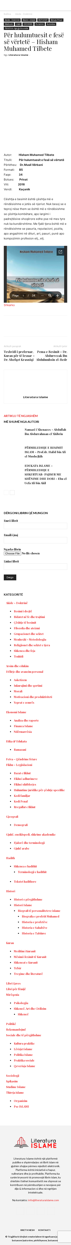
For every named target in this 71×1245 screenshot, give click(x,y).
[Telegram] (63, 328)
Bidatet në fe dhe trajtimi (29, 617)
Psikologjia (21, 1003)
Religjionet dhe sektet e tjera (32, 645)
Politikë (11, 1024)
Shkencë (23, 1014)
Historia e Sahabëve (34, 928)
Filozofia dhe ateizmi (27, 628)
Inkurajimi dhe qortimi (28, 685)
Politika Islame (23, 1055)
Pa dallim (40, 24)
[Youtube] (51, 1211)
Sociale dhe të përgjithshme (23, 1035)
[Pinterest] (37, 328)
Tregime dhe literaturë (28, 974)
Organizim (20, 1101)
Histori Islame (23, 905)
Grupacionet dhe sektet (29, 634)
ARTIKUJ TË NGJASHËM (21, 416)
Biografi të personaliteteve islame (39, 911)
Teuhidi (18, 656)
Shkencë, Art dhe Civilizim (30, 1008)
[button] (65, 5)
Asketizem (20, 680)
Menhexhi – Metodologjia (30, 639)
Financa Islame (23, 726)
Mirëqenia (12, 995)
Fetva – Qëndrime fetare (21, 759)
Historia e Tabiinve (34, 933)
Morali (18, 691)
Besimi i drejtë (29, 20)
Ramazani (20, 749)
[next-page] (12, 492)
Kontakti (44, 1230)
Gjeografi (12, 816)
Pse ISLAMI (21, 1106)
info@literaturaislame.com (43, 1200)
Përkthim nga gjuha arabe (16, 28)
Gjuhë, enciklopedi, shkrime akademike (31, 834)
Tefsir (17, 968)
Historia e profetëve (35, 922)
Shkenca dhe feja (24, 651)
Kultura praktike (24, 1043)
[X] (28, 328)
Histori (10, 891)
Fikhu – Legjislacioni (19, 765)
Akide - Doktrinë (23, 14)
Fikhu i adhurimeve (26, 779)
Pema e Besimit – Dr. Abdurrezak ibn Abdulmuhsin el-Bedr (51, 356)
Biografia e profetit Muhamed (40, 916)
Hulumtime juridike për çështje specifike (39, 790)
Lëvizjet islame (23, 1049)
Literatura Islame (18, 54)
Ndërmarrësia (23, 732)
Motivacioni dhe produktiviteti (33, 697)
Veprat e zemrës (24, 702)
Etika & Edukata (16, 741)
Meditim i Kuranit (25, 951)
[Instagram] (30, 1211)
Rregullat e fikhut (24, 807)
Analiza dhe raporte (26, 720)
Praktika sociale (24, 1060)
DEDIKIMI (28, 24)
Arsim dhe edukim (17, 666)
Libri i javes (13, 983)
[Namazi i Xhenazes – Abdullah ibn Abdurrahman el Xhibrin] (13, 433)
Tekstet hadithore (25, 881)
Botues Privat (56, 20)
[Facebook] (19, 328)
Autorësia (51, 24)
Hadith (10, 858)
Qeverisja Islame (24, 1066)
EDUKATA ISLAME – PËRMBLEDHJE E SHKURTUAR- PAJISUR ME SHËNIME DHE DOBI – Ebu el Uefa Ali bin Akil (46, 474)
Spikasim (12, 1081)
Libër (18, 24)
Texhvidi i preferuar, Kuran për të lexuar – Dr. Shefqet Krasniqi (19, 356)
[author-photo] (36, 391)
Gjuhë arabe (21, 848)
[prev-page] (6, 492)
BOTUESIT (43, 20)
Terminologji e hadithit (32, 872)
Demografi (21, 825)
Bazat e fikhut (22, 773)
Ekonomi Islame (16, 712)
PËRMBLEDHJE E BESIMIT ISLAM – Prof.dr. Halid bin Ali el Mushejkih (45, 452)
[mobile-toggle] (6, 5)
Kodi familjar (22, 796)
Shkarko (9, 305)
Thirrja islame (15, 1092)
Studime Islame (16, 1087)
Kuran (10, 943)
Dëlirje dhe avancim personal (24, 672)
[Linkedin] (54, 328)
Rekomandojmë (16, 1029)
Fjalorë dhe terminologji (29, 843)
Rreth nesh (27, 1230)
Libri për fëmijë (16, 989)
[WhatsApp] (45, 328)
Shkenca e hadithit (25, 866)
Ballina (7, 14)
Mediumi (9, 24)
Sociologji (12, 1075)
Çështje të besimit (25, 622)
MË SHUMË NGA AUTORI (21, 421)
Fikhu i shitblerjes (25, 784)
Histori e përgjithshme (28, 899)
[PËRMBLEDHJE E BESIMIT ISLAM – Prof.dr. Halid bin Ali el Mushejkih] (13, 452)
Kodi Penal (21, 801)
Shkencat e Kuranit (26, 962)
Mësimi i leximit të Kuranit (30, 957)
